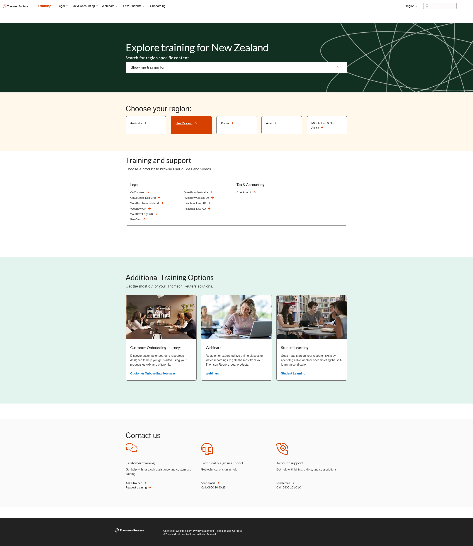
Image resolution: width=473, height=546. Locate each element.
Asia (269, 123)
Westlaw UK (138, 208)
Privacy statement (203, 530)
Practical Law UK (195, 203)
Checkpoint (243, 192)
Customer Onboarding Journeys (153, 373)
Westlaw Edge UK (141, 214)
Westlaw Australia (196, 192)
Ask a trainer (134, 483)
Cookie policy (184, 530)
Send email (208, 483)
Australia (136, 123)
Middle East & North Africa (324, 125)
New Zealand (184, 123)
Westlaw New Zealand (144, 203)
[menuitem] (45, 6)
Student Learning (293, 373)
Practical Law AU (195, 208)
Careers (237, 530)
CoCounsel (137, 192)
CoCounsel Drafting (143, 197)
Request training (136, 487)
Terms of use (223, 530)
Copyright (169, 530)
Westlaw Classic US (196, 197)
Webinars (212, 373)
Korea (225, 123)
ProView (135, 219)
